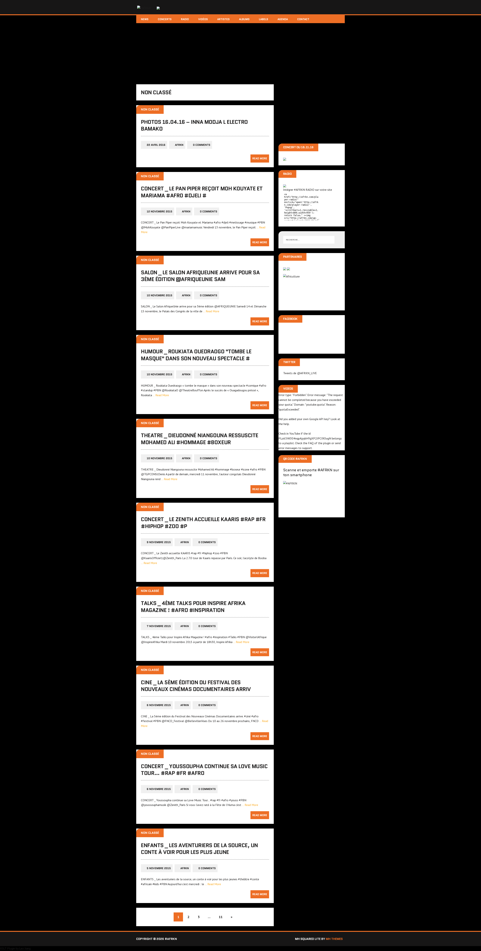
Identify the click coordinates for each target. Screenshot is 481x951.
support (307, 448)
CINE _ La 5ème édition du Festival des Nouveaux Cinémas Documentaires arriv (196, 686)
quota (288, 404)
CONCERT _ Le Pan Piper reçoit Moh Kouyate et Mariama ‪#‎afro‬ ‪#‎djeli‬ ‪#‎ (202, 192)
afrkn (179, 145)
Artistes (223, 19)
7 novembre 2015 (159, 626)
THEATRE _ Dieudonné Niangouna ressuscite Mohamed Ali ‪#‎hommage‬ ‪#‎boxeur (199, 439)
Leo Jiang (25, 948)
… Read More (211, 311)
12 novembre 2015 (159, 211)
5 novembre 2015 (159, 868)
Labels (263, 19)
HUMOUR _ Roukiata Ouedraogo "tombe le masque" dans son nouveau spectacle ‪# (196, 355)
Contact (303, 19)
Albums (244, 19)
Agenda (283, 19)
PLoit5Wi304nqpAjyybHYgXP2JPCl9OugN (304, 438)
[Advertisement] (240, 51)
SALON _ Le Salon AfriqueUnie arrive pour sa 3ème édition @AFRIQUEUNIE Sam (200, 276)
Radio (185, 19)
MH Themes (334, 939)
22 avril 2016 (156, 145)
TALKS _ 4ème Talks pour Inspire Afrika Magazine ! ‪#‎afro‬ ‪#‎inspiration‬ (193, 606)
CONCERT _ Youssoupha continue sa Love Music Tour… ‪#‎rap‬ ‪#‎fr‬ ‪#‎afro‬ (204, 769)
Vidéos (203, 19)
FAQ (311, 443)
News (144, 19)
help (286, 424)
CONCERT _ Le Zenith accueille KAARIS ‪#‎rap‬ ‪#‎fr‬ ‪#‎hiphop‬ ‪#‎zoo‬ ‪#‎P (203, 522)
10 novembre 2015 (159, 295)
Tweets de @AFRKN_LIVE (300, 373)
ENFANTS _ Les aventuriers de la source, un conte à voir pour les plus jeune (199, 849)
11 (220, 917)
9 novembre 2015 (159, 542)
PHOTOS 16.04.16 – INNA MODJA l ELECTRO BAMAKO (194, 125)
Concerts (165, 19)
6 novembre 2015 (159, 705)
